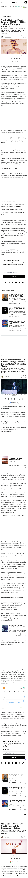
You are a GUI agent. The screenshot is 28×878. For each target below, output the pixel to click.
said (18, 98)
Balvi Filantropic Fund (9, 158)
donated (19, 68)
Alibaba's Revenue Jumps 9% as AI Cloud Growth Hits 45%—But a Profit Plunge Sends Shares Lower (17, 322)
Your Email (6, 269)
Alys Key (7, 376)
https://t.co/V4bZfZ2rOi (18, 209)
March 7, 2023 (20, 515)
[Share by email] (11, 58)
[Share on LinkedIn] (8, 58)
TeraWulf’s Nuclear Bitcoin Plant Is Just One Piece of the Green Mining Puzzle (16, 458)
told (2, 870)
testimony (18, 577)
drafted (12, 615)
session (3, 414)
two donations (20, 173)
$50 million (12, 249)
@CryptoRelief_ (18, 206)
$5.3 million (14, 220)
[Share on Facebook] (14, 58)
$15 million (14, 228)
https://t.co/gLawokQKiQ (19, 138)
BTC (2, 6)
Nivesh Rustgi (8, 37)
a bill (15, 427)
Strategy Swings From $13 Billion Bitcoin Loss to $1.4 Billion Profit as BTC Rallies (16, 295)
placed (5, 617)
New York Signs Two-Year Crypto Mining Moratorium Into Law (17, 627)
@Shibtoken (10, 206)
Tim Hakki (7, 837)
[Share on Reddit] (17, 58)
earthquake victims (12, 252)
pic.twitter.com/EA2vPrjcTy (8, 512)
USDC (7, 70)
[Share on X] (5, 58)
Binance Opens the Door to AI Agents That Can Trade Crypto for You (17, 308)
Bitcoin (3, 408)
